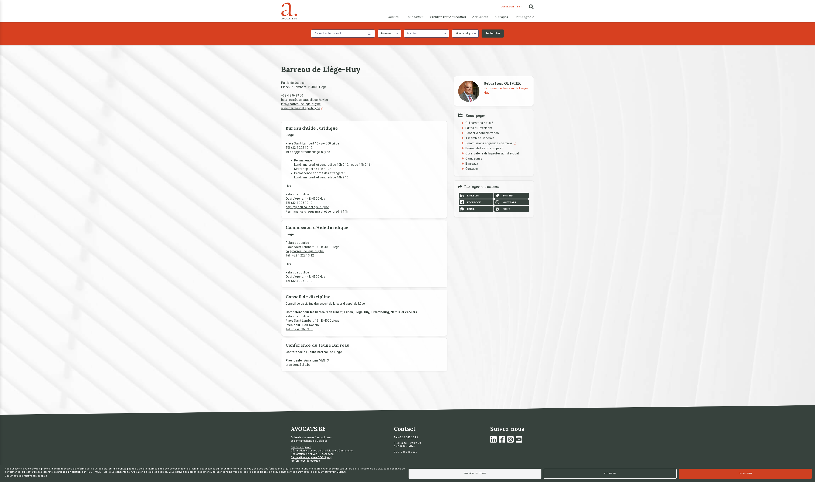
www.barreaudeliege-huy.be (300, 108)
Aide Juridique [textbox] (464, 33)
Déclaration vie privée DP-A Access (312, 454)
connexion (507, 7)
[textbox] (412, 33)
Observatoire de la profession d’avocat (492, 153)
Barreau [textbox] (386, 33)
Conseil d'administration (482, 133)
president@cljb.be (298, 364)
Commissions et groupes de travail (489, 143)
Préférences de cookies (305, 460)
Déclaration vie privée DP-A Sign (310, 457)
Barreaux (471, 163)
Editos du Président (478, 128)
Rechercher (492, 33)
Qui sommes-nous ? (479, 123)
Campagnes (473, 158)
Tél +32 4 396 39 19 (299, 203)
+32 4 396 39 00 (292, 95)
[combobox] (389, 33)
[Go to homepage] (289, 10)
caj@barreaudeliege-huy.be (305, 251)
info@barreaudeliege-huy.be (301, 104)
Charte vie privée (301, 447)
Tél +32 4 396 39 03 (299, 329)
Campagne (522, 17)
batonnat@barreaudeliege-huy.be (304, 99)
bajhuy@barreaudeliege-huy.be (307, 207)
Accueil (393, 17)
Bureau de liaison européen (484, 148)
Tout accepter (745, 473)
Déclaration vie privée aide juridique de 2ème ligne (322, 450)
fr (518, 7)
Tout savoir (414, 17)
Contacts (471, 168)
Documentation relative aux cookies (26, 476)
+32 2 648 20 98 (408, 437)
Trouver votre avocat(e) (448, 17)
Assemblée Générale (480, 138)
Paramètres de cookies (475, 473)
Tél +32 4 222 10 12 (299, 147)
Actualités (480, 17)
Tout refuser (610, 473)
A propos (501, 17)
